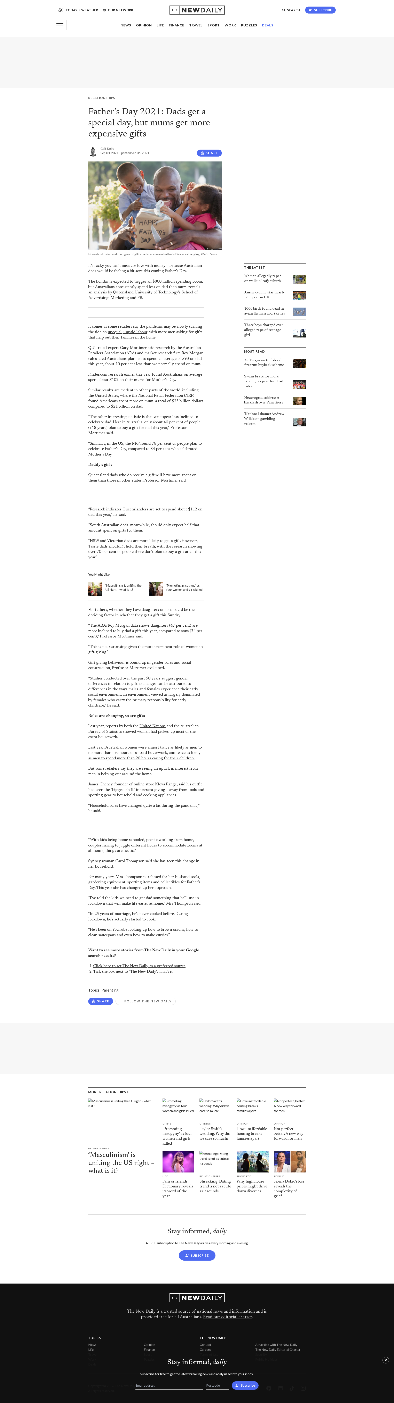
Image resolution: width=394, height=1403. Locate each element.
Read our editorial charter (227, 1317)
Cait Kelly (107, 148)
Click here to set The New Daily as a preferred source (139, 966)
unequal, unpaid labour (127, 332)
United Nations (153, 726)
